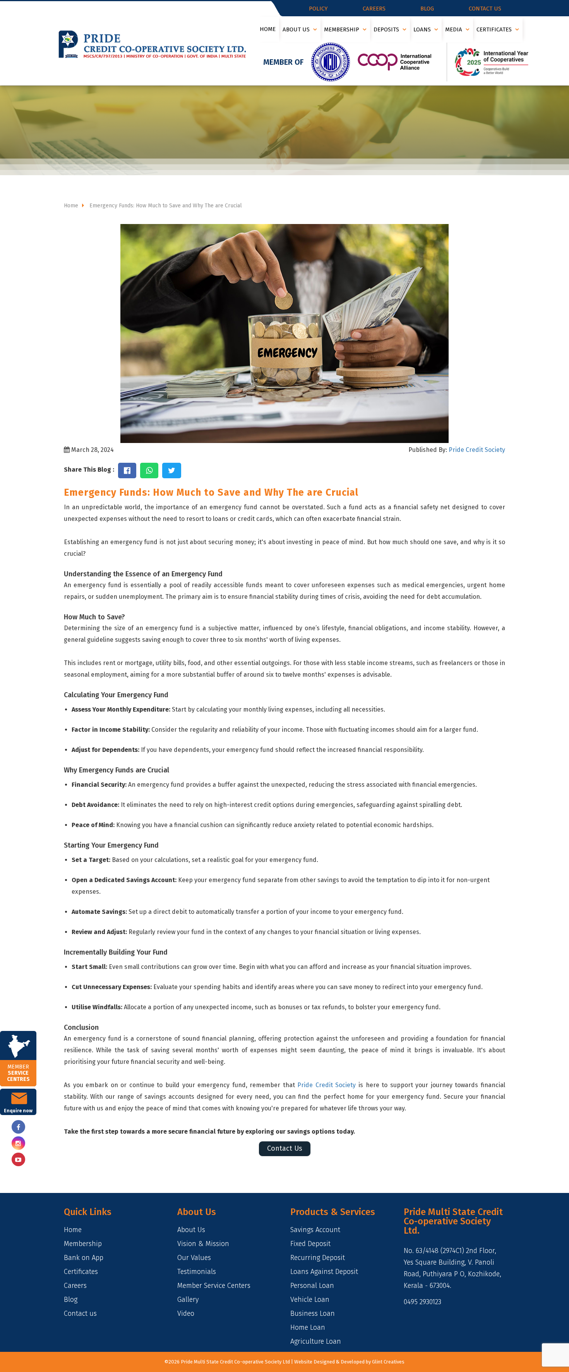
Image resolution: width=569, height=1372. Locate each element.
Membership (342, 29)
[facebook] (18, 1127)
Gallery (188, 1299)
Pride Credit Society (476, 449)
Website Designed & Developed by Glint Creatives (349, 1362)
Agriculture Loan (315, 1341)
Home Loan (307, 1327)
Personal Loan (312, 1285)
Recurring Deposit (317, 1257)
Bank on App (83, 1257)
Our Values (194, 1257)
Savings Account (315, 1229)
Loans (422, 29)
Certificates (494, 29)
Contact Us (284, 1148)
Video (185, 1313)
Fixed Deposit (310, 1243)
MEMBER (18, 1072)
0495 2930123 (422, 1301)
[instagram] (18, 1143)
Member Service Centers (213, 1285)
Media (454, 29)
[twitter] (18, 1159)
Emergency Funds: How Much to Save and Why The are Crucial (165, 205)
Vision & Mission (203, 1243)
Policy (318, 8)
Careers (374, 8)
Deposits (387, 29)
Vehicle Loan (309, 1299)
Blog (427, 8)
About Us (297, 29)
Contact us (485, 8)
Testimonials (196, 1271)
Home (268, 29)
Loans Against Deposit (324, 1271)
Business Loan (312, 1313)
